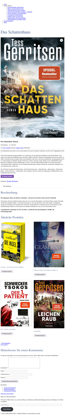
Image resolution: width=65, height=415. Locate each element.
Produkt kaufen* (7, 176)
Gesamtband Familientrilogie (15, 15)
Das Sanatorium (6, 343)
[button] (61, 40)
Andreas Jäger (19, 148)
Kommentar (4, 368)
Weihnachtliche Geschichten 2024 (16, 19)
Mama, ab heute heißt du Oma (15, 9)
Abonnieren (7, 409)
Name (2, 371)
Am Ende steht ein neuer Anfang (16, 10)
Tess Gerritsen (7, 148)
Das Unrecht (4, 344)
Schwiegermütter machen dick (15, 7)
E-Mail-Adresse (5, 374)
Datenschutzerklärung (10, 387)
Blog (5, 22)
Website (3, 377)
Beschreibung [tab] (7, 186)
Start (5, 4)
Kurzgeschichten (8, 21)
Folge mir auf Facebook (7, 393)
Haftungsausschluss (9, 389)
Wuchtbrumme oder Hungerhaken (16, 18)
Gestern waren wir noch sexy (15, 16)
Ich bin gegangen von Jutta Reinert (16, 13)
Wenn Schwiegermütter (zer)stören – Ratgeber (19, 12)
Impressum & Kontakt (10, 391)
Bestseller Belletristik (12, 181)
